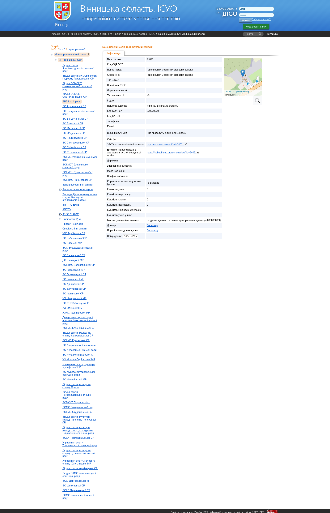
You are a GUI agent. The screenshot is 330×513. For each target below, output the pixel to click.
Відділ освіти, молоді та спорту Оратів (76, 386)
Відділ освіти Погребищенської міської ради (76, 395)
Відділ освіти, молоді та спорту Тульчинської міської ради (78, 453)
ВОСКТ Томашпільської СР (78, 437)
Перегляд (152, 225)
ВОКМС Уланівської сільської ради (79, 158)
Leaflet (228, 91)
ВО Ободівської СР (73, 133)
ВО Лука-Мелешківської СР (78, 354)
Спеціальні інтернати (74, 228)
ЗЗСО (152, 33)
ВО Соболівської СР (74, 147)
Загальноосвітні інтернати (77, 184)
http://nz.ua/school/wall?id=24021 (165, 144)
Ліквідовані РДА (71, 219)
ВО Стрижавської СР (74, 152)
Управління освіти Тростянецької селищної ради (79, 444)
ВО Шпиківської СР (73, 485)
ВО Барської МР (72, 243)
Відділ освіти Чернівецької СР (80, 468)
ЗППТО (66, 209)
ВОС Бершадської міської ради (77, 249)
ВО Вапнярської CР (73, 255)
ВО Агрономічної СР (74, 106)
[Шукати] (260, 34)
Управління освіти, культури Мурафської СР (78, 366)
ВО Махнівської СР (73, 128)
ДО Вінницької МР (73, 260)
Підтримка (272, 33)
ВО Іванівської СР (73, 293)
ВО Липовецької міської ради (79, 349)
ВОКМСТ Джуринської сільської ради (75, 166)
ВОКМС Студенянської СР (77, 412)
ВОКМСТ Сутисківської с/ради (77, 174)
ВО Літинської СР (72, 123)
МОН (54, 49)
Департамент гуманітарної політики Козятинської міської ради (79, 320)
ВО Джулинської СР (74, 288)
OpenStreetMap (242, 91)
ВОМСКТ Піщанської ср (76, 402)
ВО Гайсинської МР (73, 269)
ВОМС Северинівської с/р (77, 407)
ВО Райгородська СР (74, 137)
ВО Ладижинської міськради (78, 345)
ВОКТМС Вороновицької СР (78, 264)
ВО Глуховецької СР (74, 274)
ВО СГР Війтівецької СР (76, 303)
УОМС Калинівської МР (76, 312)
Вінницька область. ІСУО (84, 33)
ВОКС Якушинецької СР (76, 490)
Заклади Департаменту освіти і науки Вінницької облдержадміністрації (79, 197)
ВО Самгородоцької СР (76, 142)
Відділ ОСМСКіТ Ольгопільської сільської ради (77, 86)
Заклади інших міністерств (77, 189)
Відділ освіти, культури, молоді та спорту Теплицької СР (79, 419)
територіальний (76, 49)
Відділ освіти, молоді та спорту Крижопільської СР (77, 334)
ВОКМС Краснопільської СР (78, 328)
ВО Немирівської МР (74, 379)
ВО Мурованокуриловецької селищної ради (78, 373)
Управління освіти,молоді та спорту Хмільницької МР (78, 462)
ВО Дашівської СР (73, 284)
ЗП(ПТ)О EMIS (70, 204)
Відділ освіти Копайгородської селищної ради (78, 68)
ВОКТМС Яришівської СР (77, 179)
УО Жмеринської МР (74, 298)
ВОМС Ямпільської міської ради (78, 496)
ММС (62, 49)
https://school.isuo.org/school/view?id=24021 (172, 152)
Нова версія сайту (256, 26)
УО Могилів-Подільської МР (78, 359)
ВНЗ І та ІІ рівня (111, 33)
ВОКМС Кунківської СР (76, 340)
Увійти (245, 20)
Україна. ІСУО (59, 33)
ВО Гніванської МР (73, 279)
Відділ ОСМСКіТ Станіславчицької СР (74, 95)
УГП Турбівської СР (73, 233)
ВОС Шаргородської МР (76, 480)
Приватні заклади (72, 223)
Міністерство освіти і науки (70, 54)
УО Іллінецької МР (73, 307)
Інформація (114, 53)
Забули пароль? (261, 19)
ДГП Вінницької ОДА (70, 59)
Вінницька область (135, 33)
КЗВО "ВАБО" (70, 214)
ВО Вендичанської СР (75, 118)
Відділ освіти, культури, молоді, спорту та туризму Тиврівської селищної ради (78, 430)
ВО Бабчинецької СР (74, 238)
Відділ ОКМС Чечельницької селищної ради (79, 474)
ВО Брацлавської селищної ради (78, 112)
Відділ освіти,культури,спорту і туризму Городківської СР (79, 77)
